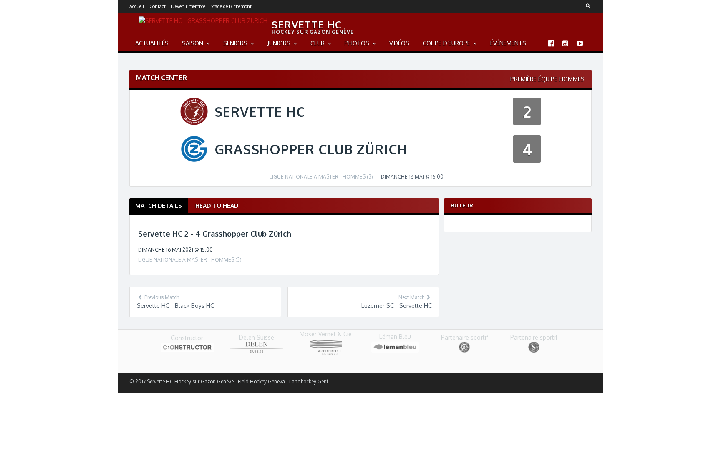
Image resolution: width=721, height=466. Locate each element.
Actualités (152, 43)
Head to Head (216, 205)
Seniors (235, 43)
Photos (357, 43)
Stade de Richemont (231, 6)
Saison (192, 43)
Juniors (278, 43)
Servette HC (307, 24)
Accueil (136, 6)
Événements (508, 43)
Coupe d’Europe (446, 43)
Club (317, 43)
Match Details (158, 205)
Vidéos (399, 43)
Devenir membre (188, 6)
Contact (157, 6)
